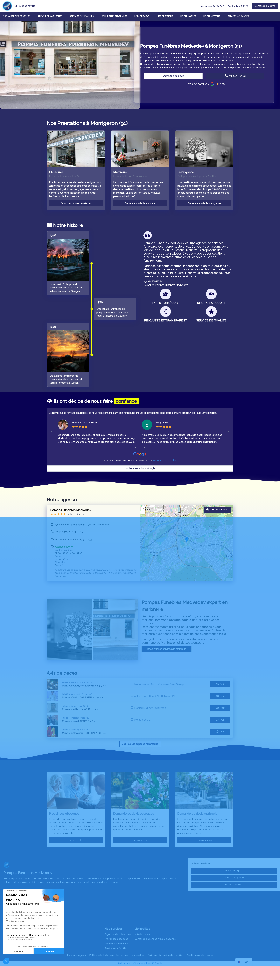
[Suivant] (228, 431)
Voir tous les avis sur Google (140, 468)
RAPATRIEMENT (142, 16)
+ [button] (143, 508)
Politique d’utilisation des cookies (165, 955)
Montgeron (168, 642)
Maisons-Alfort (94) (144, 684)
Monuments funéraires (116, 943)
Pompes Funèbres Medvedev (70, 510)
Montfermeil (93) (143, 707)
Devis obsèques (234, 870)
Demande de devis (264, 6)
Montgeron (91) (142, 719)
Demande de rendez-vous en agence (155, 939)
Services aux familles (115, 948)
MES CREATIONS (165, 16)
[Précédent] (52, 431)
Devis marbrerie (233, 884)
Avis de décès (142, 934)
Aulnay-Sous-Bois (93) (146, 696)
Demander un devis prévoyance (204, 203)
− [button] (143, 512)
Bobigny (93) (168, 696)
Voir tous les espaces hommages (140, 744)
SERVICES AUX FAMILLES (82, 16)
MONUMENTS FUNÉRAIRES (114, 16)
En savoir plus (76, 840)
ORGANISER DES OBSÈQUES (16, 16)
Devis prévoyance (234, 877)
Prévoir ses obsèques (116, 939)
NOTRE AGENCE (188, 16)
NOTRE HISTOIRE (211, 16)
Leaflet (229, 580)
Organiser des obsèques (117, 934)
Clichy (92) (161, 707)
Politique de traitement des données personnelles (116, 955)
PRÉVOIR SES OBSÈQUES (50, 16)
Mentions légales (76, 955)
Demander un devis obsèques (75, 203)
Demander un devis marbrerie (140, 203)
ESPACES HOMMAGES (238, 16)
